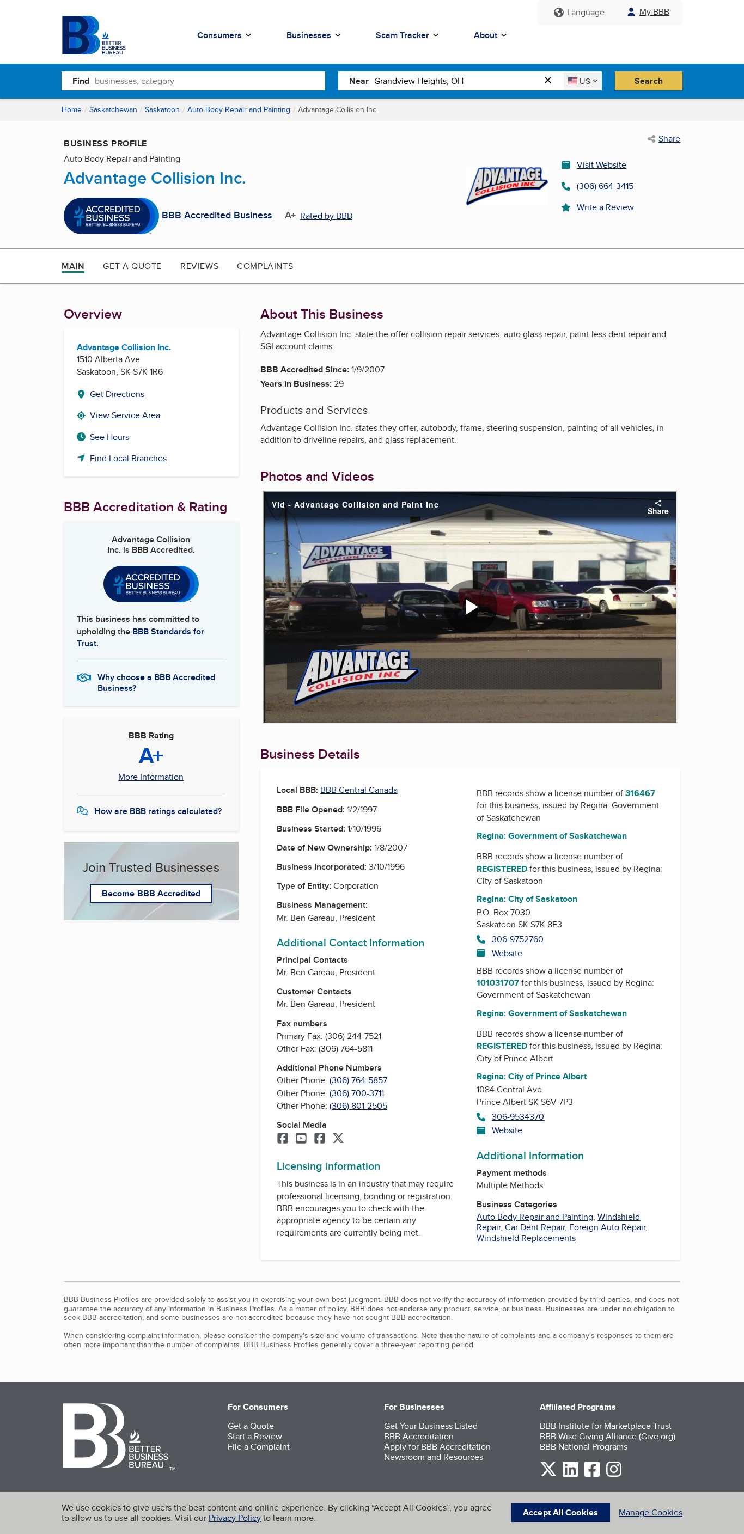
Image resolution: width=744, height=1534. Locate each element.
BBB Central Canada (359, 790)
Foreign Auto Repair (607, 1227)
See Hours (109, 437)
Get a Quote (132, 266)
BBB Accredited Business (217, 216)
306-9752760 (518, 939)
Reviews (199, 266)
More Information (151, 777)
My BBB (654, 12)
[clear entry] (551, 80)
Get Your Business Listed (431, 1426)
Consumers (219, 35)
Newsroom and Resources (433, 1457)
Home (72, 109)
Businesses (308, 35)
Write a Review (605, 207)
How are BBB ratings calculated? (158, 811)
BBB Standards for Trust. (140, 637)
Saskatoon (162, 109)
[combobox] (210, 80)
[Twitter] (338, 1139)
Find (80, 81)
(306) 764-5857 (358, 1080)
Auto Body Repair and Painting (238, 109)
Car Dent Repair (535, 1227)
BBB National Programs (583, 1446)
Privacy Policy (235, 1518)
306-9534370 (518, 1116)
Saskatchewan (113, 109)
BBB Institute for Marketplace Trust (606, 1426)
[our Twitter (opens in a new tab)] (548, 1475)
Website (507, 953)
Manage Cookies (650, 1512)
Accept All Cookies (560, 1512)
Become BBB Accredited (151, 893)
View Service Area (125, 415)
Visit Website (601, 165)
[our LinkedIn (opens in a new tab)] (570, 1475)
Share (669, 139)
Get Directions (117, 394)
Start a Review (255, 1436)
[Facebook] (283, 1139)
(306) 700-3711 (357, 1093)
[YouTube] (301, 1139)
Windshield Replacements (526, 1238)
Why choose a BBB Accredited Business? (156, 682)
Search (649, 81)
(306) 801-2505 (358, 1105)
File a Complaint (259, 1446)
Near (359, 81)
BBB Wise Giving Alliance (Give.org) (607, 1436)
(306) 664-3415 (605, 186)
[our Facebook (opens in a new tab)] (592, 1475)
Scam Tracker (402, 35)
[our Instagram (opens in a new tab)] (614, 1475)
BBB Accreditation (419, 1436)
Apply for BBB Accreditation (437, 1446)
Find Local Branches (128, 458)
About (485, 35)
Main (73, 266)
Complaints (265, 266)
